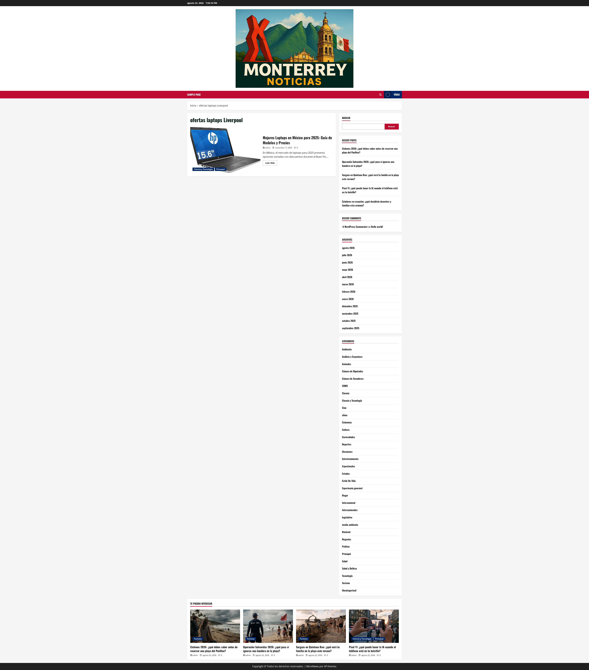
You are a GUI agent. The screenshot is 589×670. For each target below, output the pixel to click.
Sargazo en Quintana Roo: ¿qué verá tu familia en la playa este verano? (318, 649)
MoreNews (312, 666)
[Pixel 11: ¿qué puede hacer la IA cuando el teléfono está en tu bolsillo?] (374, 626)
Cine (344, 408)
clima (344, 415)
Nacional (346, 532)
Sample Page (194, 94)
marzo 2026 (348, 284)
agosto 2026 (348, 248)
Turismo (346, 583)
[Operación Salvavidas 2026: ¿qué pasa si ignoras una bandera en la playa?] (268, 626)
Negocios (346, 539)
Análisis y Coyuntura (352, 356)
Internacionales (350, 510)
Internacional (348, 503)
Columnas (347, 422)
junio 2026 (347, 262)
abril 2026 (347, 277)
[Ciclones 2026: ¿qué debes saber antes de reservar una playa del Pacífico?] (215, 626)
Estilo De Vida (349, 481)
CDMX (345, 386)
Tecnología (347, 576)
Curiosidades (348, 437)
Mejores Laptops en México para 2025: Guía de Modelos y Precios (225, 149)
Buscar (346, 118)
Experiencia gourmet (352, 488)
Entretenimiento (350, 459)
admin (267, 147)
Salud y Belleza (349, 568)
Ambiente (347, 349)
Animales (346, 364)
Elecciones (347, 451)
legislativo (347, 517)
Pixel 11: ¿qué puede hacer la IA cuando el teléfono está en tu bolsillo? (372, 649)
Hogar (345, 495)
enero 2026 (348, 299)
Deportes (346, 444)
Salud (344, 561)
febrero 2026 (348, 291)
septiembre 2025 (350, 328)
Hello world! (377, 226)
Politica (346, 546)
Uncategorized (349, 590)
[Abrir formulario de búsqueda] (380, 95)
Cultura (345, 430)
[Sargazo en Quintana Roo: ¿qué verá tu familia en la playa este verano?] (321, 626)
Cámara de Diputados (352, 371)
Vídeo (397, 94)
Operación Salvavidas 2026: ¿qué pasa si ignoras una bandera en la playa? (266, 649)
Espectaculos (348, 466)
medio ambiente (350, 525)
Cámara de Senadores (353, 378)
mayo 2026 (347, 269)
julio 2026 (347, 255)
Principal (220, 169)
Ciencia (345, 393)
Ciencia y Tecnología (203, 169)
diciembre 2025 (350, 306)
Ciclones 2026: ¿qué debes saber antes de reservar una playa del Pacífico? (213, 649)
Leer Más (271, 163)
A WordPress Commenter (355, 226)
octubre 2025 (349, 321)
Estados (346, 473)
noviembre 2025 (350, 313)
